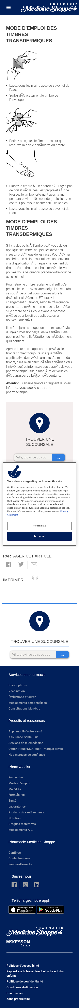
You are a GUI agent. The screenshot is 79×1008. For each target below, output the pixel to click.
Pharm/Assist (19, 767)
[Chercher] (58, 457)
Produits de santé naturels (26, 812)
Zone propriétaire (18, 999)
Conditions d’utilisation (22, 987)
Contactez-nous (19, 858)
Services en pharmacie (27, 675)
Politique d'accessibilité (22, 966)
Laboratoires (17, 806)
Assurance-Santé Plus (23, 737)
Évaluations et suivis (22, 697)
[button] (8, 565)
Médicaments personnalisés (28, 703)
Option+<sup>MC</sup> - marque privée (36, 749)
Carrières (15, 853)
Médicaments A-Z (21, 830)
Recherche (16, 777)
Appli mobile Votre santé (25, 731)
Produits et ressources (27, 721)
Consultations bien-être (24, 708)
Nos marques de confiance (27, 755)
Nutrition (14, 818)
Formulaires (17, 795)
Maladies (15, 789)
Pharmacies (14, 993)
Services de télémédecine (26, 743)
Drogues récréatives (22, 824)
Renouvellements (20, 864)
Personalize (39, 525)
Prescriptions (18, 685)
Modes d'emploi (19, 783)
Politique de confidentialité (24, 981)
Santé (12, 800)
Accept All (39, 536)
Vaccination (17, 691)
